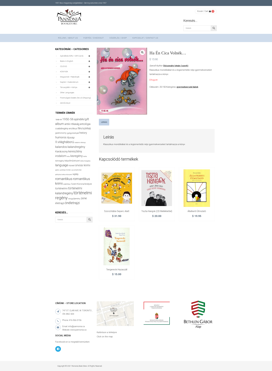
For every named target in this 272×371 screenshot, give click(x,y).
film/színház (84, 128)
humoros (60, 137)
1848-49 (58, 120)
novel (72, 165)
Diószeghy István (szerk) (175, 65)
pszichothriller (77, 170)
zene (84, 198)
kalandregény (76, 147)
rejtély (75, 174)
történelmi (61, 188)
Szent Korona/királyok (81, 184)
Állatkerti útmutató (197, 211)
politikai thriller (65, 170)
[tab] (104, 122)
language (61, 165)
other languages (67, 92)
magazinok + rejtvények (69, 77)
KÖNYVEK (64, 72)
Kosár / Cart (202, 11)
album (59, 124)
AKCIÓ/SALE (65, 103)
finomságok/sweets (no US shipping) (75, 98)
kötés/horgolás (85, 161)
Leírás (104, 122)
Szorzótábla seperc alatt (116, 211)
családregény (61, 128)
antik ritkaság (71, 123)
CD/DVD (63, 66)
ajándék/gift (81, 119)
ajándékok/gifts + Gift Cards (71, 56)
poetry (57, 170)
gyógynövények (73, 133)
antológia (85, 123)
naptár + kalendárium (69, 82)
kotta (85, 156)
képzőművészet (72, 160)
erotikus (73, 128)
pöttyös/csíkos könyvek (63, 174)
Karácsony (61, 151)
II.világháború (64, 142)
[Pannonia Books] (69, 17)
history (83, 132)
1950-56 (68, 119)
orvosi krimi (82, 165)
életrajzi (59, 203)
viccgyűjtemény (74, 199)
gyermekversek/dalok (187, 87)
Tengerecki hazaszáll (116, 269)
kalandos (61, 147)
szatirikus (67, 184)
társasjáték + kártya (68, 87)
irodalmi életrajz (80, 142)
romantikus (63, 179)
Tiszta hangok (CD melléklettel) (156, 211)
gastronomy (60, 133)
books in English (66, 61)
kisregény (76, 156)
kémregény (59, 161)
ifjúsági (71, 137)
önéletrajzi (72, 203)
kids (68, 156)
